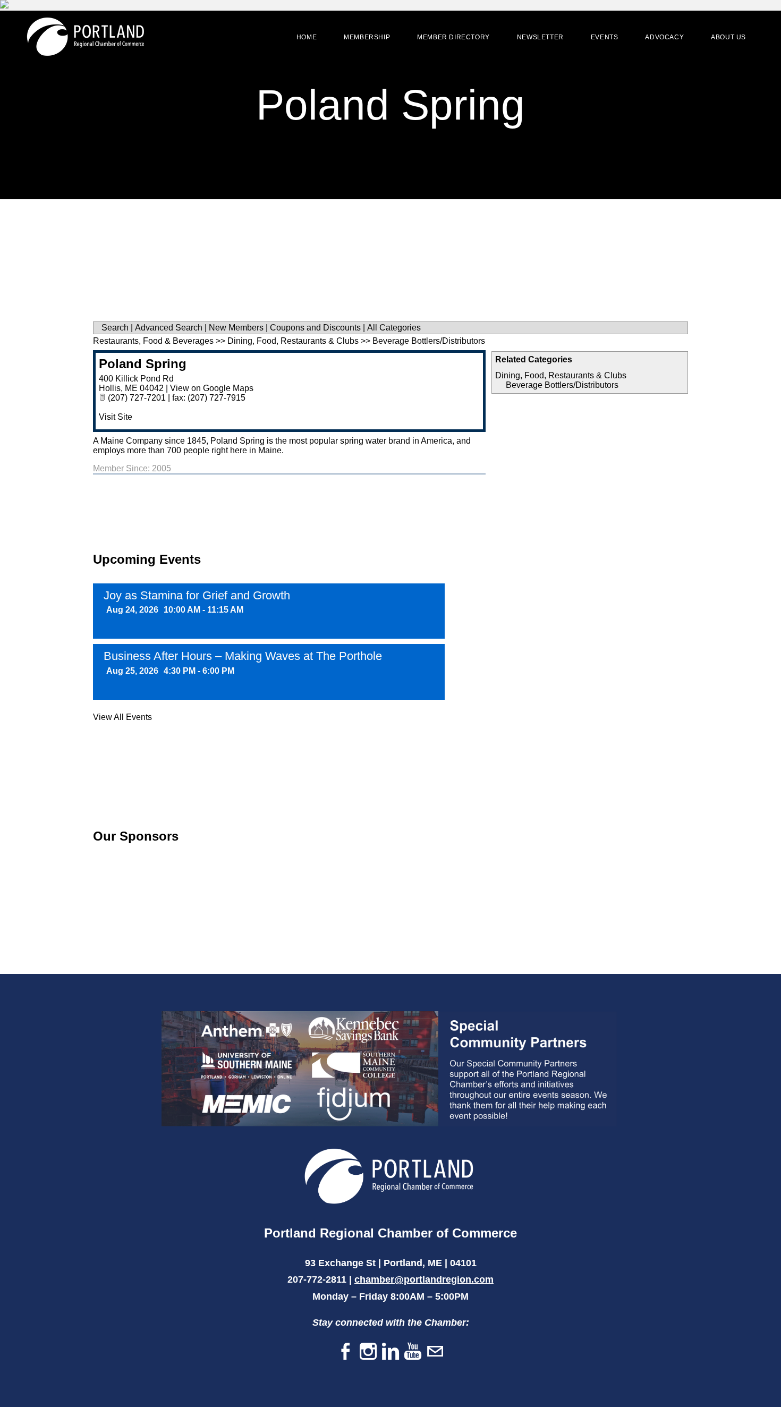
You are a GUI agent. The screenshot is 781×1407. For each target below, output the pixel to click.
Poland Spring (142, 364)
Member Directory (453, 37)
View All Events (122, 717)
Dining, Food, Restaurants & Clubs (560, 375)
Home (306, 37)
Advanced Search (168, 327)
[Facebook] (345, 1352)
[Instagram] (368, 1352)
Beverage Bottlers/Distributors (562, 384)
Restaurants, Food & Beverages (153, 340)
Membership (367, 37)
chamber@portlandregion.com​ (424, 1279)
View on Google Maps (211, 388)
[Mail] (435, 1352)
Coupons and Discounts (315, 327)
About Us (728, 37)
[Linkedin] (390, 1352)
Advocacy (664, 37)
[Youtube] (412, 1352)
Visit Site (115, 416)
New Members (236, 327)
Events (604, 37)
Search (115, 327)
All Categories (394, 327)
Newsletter (540, 37)
